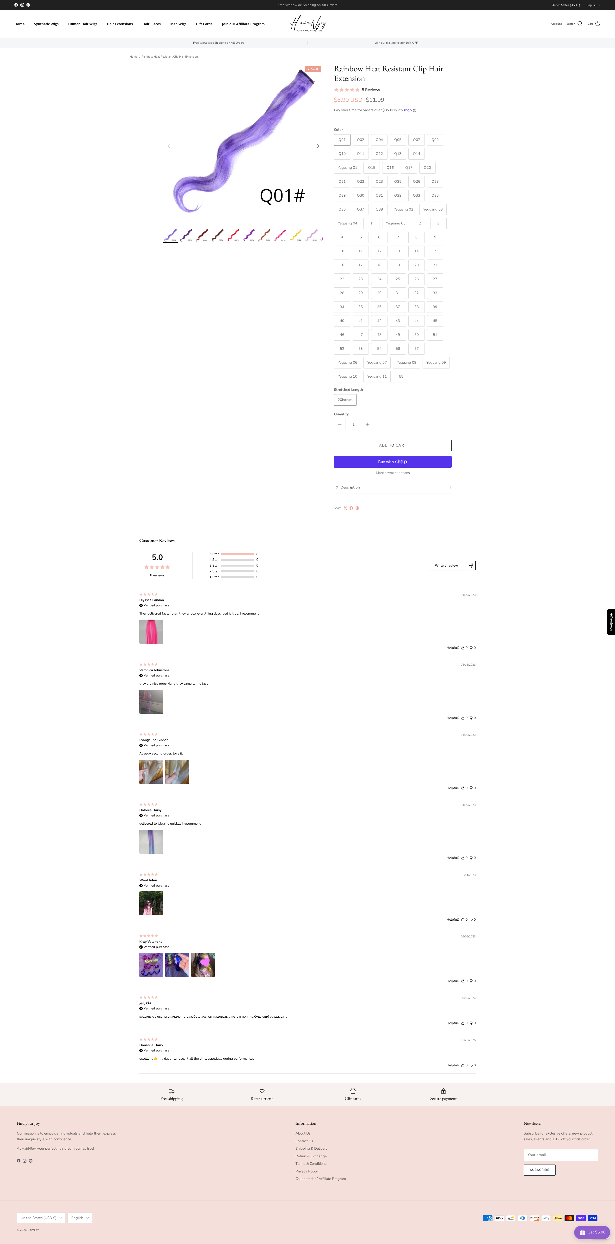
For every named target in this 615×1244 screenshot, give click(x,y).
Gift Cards (204, 24)
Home (19, 24)
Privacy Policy (306, 1171)
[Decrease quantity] (339, 424)
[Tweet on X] (345, 508)
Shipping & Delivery (311, 1148)
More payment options (393, 473)
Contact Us (304, 1141)
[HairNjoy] (307, 24)
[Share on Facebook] (351, 508)
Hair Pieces (151, 24)
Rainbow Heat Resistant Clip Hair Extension (169, 57)
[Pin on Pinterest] (357, 508)
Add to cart (392, 445)
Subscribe (539, 1170)
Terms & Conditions (310, 1163)
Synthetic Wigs (46, 24)
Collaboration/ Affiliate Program (320, 1178)
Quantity (341, 414)
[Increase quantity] (367, 424)
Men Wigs (178, 24)
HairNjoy (32, 1230)
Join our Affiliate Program (243, 24)
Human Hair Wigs (82, 24)
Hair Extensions (120, 24)
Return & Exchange (311, 1156)
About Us (303, 1133)
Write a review (446, 565)
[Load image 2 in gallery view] (243, 143)
